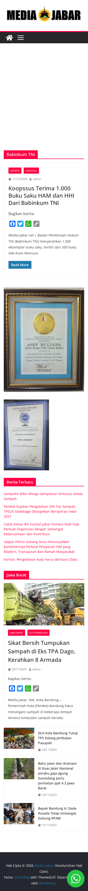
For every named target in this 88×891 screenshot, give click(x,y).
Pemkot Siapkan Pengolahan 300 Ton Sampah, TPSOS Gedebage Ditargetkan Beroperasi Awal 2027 (40, 511)
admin (37, 179)
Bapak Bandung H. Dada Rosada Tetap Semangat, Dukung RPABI (57, 813)
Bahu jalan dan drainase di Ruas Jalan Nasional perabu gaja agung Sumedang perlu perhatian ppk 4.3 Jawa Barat (57, 775)
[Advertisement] (44, 104)
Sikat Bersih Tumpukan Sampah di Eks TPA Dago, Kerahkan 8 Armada (41, 651)
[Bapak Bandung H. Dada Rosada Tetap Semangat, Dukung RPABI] (19, 817)
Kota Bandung (38, 632)
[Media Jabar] (9, 37)
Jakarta (14, 170)
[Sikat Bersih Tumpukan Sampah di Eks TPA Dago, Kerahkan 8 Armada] (44, 604)
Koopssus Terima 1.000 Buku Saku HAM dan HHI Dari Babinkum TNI (41, 195)
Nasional (31, 170)
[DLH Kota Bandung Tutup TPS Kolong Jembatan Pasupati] (19, 741)
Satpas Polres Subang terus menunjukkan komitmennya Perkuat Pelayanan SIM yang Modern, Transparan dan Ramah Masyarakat (39, 546)
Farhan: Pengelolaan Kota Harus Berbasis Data (40, 559)
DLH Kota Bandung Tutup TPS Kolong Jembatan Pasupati (58, 738)
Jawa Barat (16, 632)
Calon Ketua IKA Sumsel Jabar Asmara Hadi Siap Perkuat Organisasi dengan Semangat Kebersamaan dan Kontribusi (41, 529)
